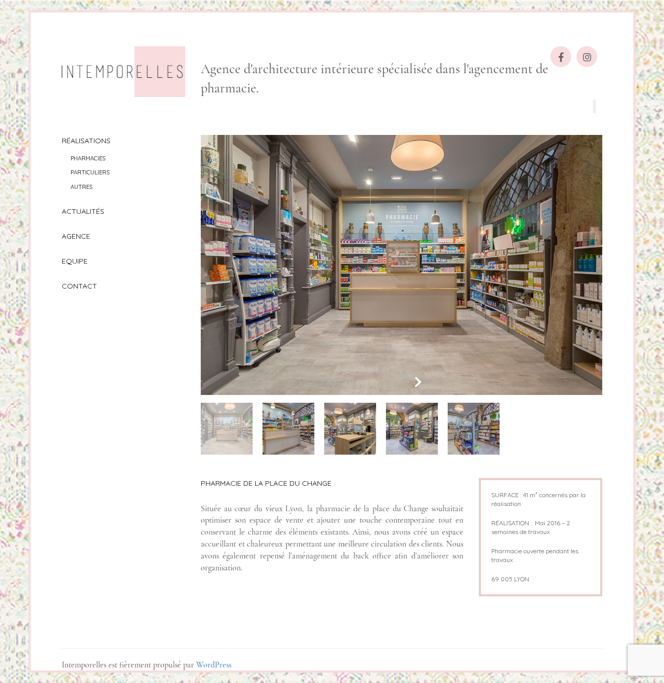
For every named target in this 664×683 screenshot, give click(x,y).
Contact (79, 286)
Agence (76, 236)
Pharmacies (88, 158)
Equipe (75, 261)
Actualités (83, 211)
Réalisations (86, 140)
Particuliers (90, 172)
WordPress (213, 665)
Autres (81, 186)
